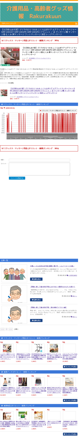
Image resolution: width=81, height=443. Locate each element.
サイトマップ (11, 23)
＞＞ (10, 329)
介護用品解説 (72, 275)
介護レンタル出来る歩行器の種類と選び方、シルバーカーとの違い (52, 266)
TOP (3, 23)
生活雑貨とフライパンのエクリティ (40, 58)
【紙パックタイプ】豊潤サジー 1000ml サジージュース (54, 423)
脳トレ (75, 296)
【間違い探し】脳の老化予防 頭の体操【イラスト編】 (48, 307)
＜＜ (2, 329)
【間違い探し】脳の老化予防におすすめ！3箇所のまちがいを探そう (52, 287)
